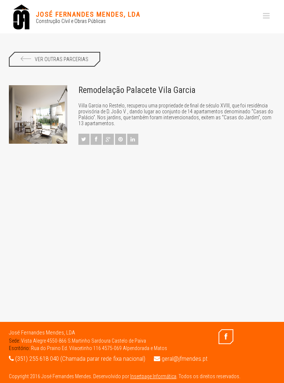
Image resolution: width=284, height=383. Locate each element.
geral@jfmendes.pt (183, 358)
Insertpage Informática (153, 376)
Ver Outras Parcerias (61, 59)
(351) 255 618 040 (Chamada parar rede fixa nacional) (79, 358)
